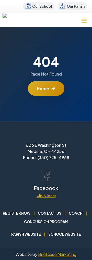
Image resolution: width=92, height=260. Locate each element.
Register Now (16, 213)
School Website (64, 234)
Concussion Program (46, 221)
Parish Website (26, 234)
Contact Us (49, 213)
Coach (76, 213)
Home (43, 88)
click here (46, 195)
